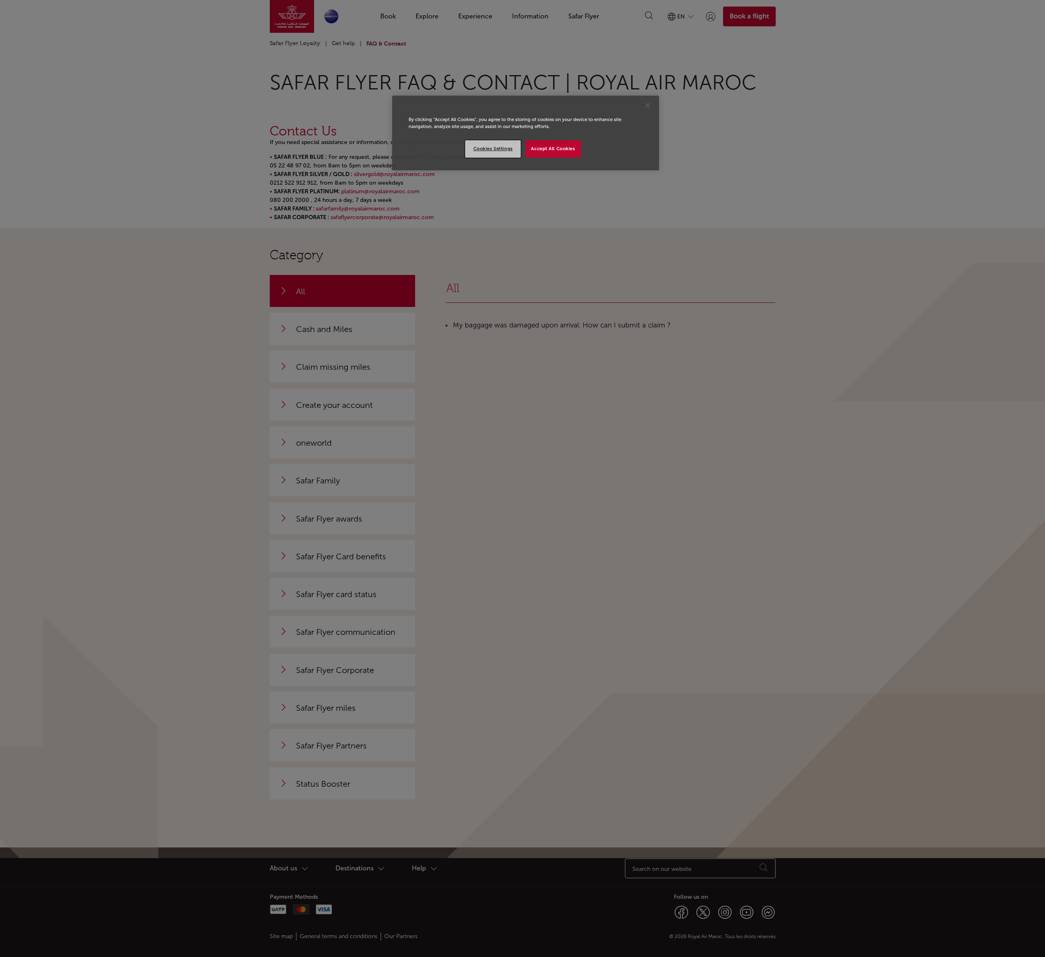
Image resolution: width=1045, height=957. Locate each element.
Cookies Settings (493, 148)
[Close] (647, 105)
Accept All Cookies (553, 148)
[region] (525, 133)
